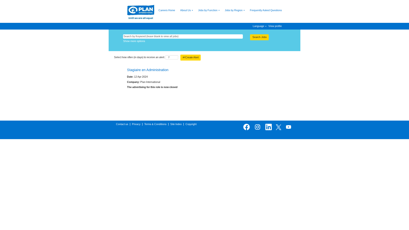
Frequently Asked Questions (266, 10)
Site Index (176, 124)
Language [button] (259, 26)
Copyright (191, 124)
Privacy (136, 124)
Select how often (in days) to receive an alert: (139, 57)
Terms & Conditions (155, 124)
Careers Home (166, 10)
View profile (275, 26)
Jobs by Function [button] (208, 10)
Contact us (122, 124)
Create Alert (192, 57)
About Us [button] (185, 10)
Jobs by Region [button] (234, 10)
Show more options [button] (134, 41)
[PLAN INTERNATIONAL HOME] (140, 12)
